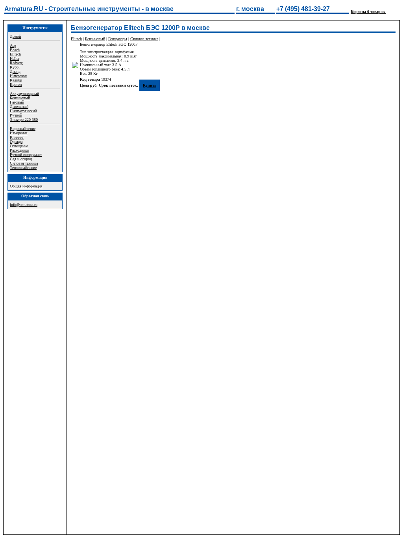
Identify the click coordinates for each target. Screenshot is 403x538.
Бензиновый (20, 98)
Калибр (16, 80)
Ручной (16, 115)
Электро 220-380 (24, 119)
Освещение (19, 146)
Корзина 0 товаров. (368, 11)
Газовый (17, 102)
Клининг (17, 137)
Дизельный (19, 106)
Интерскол (18, 76)
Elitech (15, 54)
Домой (15, 36)
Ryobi (15, 67)
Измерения (19, 133)
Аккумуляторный (24, 93)
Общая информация (26, 186)
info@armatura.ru (23, 204)
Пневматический (23, 111)
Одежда (16, 141)
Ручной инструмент (26, 154)
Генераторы (117, 39)
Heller (14, 58)
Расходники (19, 150)
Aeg (13, 45)
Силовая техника (24, 163)
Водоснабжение (22, 128)
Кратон (16, 84)
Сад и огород (21, 159)
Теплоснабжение (23, 167)
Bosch (15, 50)
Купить (149, 85)
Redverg (16, 63)
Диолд (15, 71)
